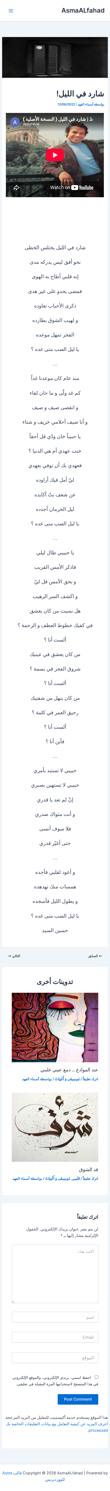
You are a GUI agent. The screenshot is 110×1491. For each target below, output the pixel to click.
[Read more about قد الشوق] (55, 1126)
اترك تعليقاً (90, 1079)
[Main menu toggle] (11, 10)
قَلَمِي (76, 1179)
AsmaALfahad (83, 10)
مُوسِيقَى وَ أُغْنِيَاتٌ (67, 1079)
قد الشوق (88, 1169)
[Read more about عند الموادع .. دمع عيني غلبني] (55, 1027)
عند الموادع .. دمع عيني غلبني (69, 1069)
